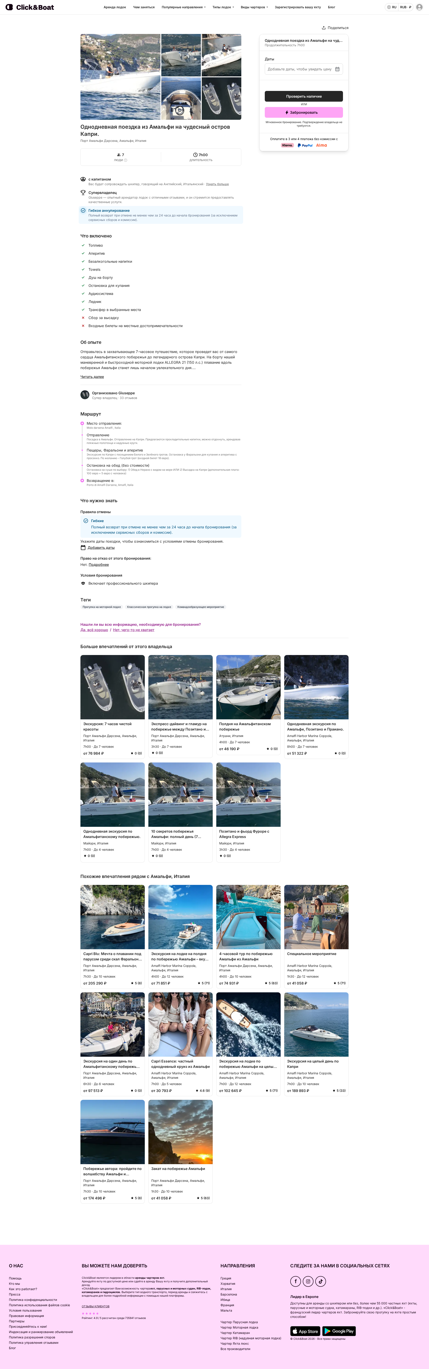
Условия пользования (25, 1310)
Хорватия (228, 1283)
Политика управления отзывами (33, 1342)
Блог (331, 7)
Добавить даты (101, 547)
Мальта (226, 1310)
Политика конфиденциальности (33, 1300)
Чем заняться (144, 7)
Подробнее (99, 564)
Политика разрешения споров (32, 1337)
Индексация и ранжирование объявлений (41, 1332)
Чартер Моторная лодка (239, 1327)
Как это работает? (23, 1289)
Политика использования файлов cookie (39, 1305)
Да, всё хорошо (94, 630)
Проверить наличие (304, 96)
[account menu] (419, 7)
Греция (226, 1278)
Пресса (14, 1294)
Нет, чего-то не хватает (133, 630)
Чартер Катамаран (235, 1333)
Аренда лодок (115, 7)
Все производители (235, 1349)
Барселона (229, 1294)
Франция (227, 1305)
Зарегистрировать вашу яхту (298, 7)
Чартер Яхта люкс (235, 1343)
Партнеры (16, 1321)
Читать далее (92, 376)
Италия (226, 1289)
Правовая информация (26, 1316)
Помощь (15, 1278)
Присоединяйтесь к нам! (28, 1326)
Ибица (225, 1300)
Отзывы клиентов (95, 1306)
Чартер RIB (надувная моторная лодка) (251, 1338)
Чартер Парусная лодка (239, 1322)
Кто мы (14, 1283)
